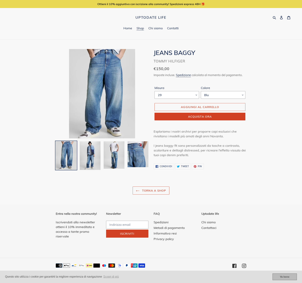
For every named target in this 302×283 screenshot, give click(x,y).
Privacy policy (164, 239)
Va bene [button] (284, 276)
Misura (159, 88)
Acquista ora (200, 116)
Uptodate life (150, 17)
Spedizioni (161, 222)
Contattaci (208, 228)
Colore (205, 88)
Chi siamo (208, 222)
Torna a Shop (153, 190)
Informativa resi (165, 233)
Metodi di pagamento (169, 228)
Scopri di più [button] (111, 276)
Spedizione (183, 75)
